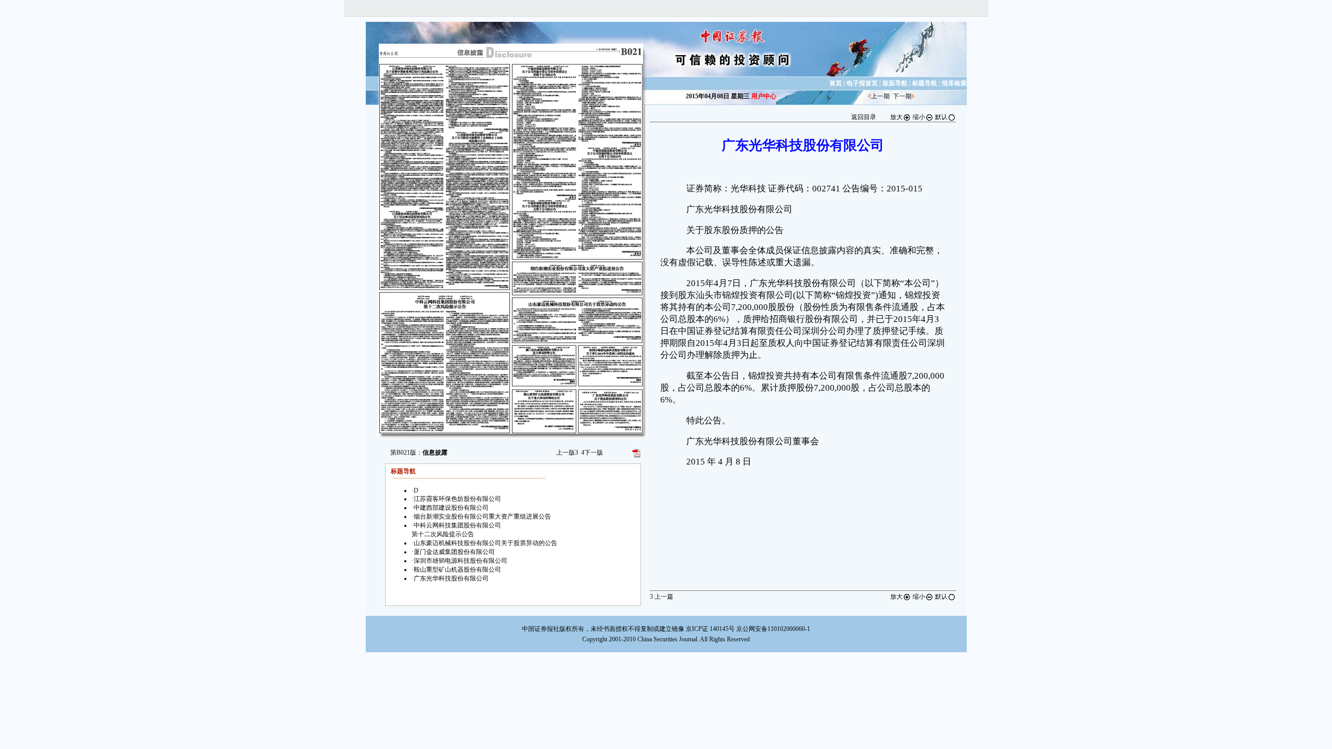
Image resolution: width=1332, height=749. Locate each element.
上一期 (880, 96)
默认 (941, 117)
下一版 (592, 452)
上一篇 (661, 596)
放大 (896, 117)
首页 (835, 83)
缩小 (919, 117)
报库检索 (954, 83)
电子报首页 (862, 83)
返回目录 (863, 117)
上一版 (567, 452)
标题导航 (924, 83)
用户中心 (763, 96)
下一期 (902, 96)
